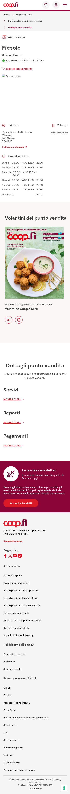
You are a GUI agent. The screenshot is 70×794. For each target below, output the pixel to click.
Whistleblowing (11, 762)
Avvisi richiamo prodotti (16, 583)
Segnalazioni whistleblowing (18, 635)
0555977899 (59, 132)
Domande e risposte (14, 654)
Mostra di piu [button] (12, 399)
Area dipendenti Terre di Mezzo (20, 598)
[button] (65, 5)
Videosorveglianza (13, 747)
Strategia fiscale (12, 669)
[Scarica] (19, 320)
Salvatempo (9, 725)
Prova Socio (9, 710)
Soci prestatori (11, 740)
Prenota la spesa (12, 575)
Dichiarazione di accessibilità (19, 770)
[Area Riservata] (56, 5)
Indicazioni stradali (13, 146)
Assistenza (9, 661)
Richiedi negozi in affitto (16, 627)
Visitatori (8, 755)
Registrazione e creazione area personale (25, 717)
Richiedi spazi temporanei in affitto (22, 620)
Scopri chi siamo (12, 540)
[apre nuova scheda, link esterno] (5, 556)
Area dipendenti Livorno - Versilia (21, 605)
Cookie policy (35, 788)
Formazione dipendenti (16, 613)
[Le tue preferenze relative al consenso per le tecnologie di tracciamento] (64, 788)
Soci (5, 732)
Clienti (6, 687)
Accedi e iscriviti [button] (21, 503)
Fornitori (7, 695)
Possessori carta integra (16, 702)
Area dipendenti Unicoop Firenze (21, 590)
